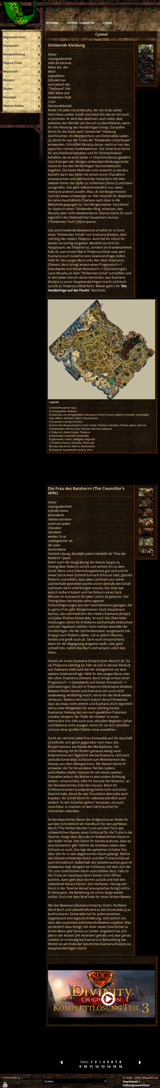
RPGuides (52, 23)
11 (91, 1066)
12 (97, 1066)
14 (108, 1066)
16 (120, 1066)
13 (103, 1066)
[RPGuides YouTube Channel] (5, 1085)
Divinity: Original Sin (80, 23)
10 (85, 1066)
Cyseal (107, 23)
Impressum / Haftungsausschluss (136, 1083)
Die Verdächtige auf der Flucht (87, 288)
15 (114, 1066)
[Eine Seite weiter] (140, 1063)
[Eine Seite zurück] (61, 1063)
